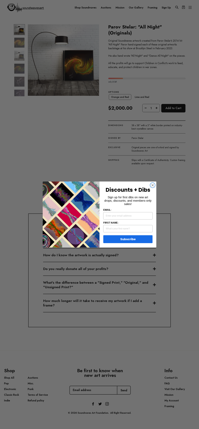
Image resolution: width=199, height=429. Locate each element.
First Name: (110, 223)
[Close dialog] (152, 185)
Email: (107, 210)
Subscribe (128, 239)
